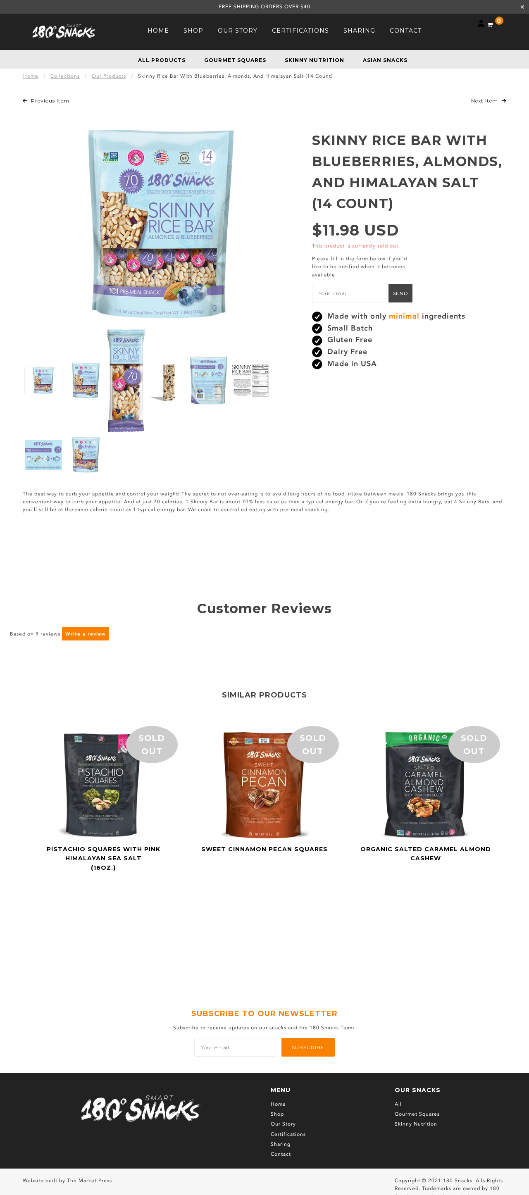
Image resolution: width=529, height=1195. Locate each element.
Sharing (281, 1144)
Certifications (288, 1134)
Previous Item (49, 101)
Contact (281, 1154)
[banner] (64, 30)
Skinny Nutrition (416, 1124)
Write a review (85, 634)
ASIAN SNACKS (385, 60)
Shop (277, 1114)
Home (278, 1104)
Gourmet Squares (417, 1114)
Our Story (283, 1124)
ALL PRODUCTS (162, 60)
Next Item (485, 101)
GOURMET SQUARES (235, 60)
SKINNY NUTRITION (314, 60)
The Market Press (89, 1180)
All (398, 1104)
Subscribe (308, 1047)
